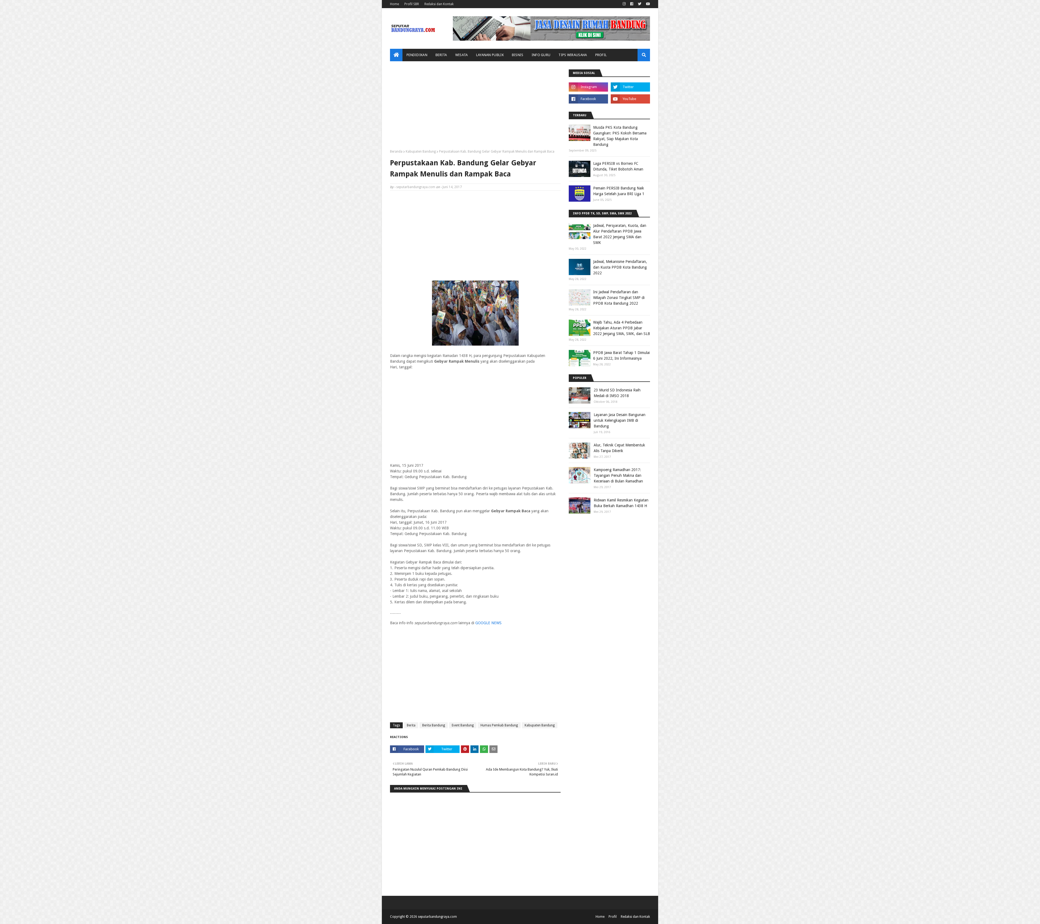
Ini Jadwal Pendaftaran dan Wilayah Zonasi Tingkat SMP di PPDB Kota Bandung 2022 (619, 297)
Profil (613, 917)
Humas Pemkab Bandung (499, 725)
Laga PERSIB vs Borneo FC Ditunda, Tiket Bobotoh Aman (618, 166)
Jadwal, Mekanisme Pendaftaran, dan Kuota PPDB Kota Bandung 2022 (620, 267)
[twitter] (639, 4)
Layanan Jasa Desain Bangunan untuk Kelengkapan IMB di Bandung (619, 420)
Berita (411, 725)
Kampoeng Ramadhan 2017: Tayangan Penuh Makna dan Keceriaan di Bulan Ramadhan (618, 475)
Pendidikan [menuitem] (417, 55)
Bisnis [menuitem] (518, 55)
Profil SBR (411, 4)
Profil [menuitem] (601, 55)
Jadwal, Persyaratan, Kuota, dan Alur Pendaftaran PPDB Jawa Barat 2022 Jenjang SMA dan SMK (619, 234)
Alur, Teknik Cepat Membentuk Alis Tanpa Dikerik (619, 448)
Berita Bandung (433, 725)
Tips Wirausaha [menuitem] (572, 55)
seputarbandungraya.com (415, 187)
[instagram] (624, 4)
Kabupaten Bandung (421, 151)
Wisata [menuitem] (461, 55)
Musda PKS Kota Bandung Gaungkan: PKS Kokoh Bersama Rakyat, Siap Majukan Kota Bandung (619, 136)
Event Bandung (463, 725)
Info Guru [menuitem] (541, 55)
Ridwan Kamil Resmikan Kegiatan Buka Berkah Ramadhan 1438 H (621, 503)
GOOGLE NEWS (488, 623)
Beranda (396, 151)
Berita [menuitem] (441, 55)
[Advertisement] (475, 107)
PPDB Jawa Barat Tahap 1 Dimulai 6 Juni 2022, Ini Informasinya (621, 355)
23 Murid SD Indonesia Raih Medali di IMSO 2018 (617, 393)
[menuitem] (396, 55)
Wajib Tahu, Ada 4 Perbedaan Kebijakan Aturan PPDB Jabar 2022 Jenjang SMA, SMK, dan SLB (621, 328)
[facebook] (632, 4)
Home (394, 4)
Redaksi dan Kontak (439, 4)
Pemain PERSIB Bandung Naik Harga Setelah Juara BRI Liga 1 (618, 191)
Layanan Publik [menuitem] (490, 55)
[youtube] (647, 4)
